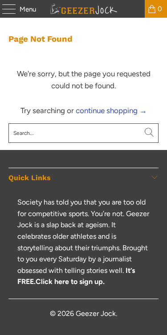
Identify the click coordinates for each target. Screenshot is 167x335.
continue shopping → (111, 110)
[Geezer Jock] (84, 9)
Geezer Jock (96, 313)
